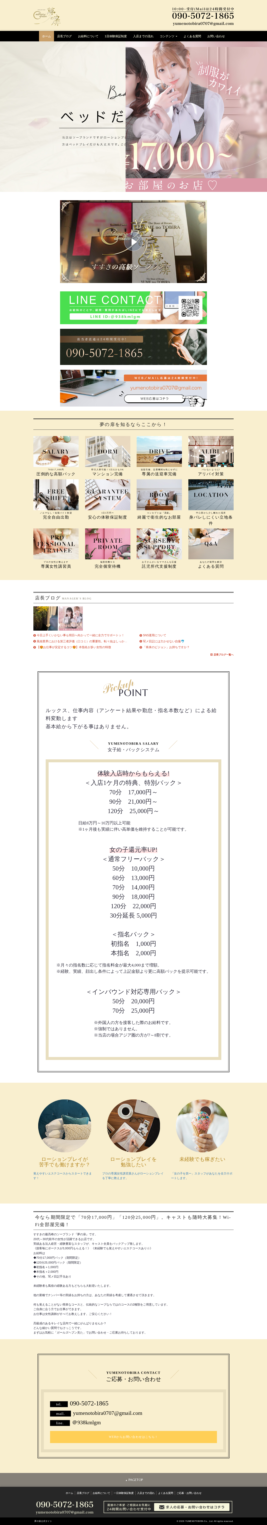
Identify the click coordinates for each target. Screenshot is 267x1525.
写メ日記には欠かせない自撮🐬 (163, 641)
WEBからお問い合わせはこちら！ (133, 1436)
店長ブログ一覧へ (224, 654)
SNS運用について (154, 635)
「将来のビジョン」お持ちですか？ (166, 647)
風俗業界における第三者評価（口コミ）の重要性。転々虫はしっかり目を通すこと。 (92, 641)
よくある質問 (192, 36)
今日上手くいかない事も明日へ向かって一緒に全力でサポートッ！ (80, 635)
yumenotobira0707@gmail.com (107, 1413)
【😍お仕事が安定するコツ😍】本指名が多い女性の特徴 (74, 647)
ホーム (46, 36)
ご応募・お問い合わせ (189, 1493)
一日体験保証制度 (124, 1493)
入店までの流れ (143, 36)
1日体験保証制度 (116, 36)
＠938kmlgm (86, 1422)
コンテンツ (167, 36)
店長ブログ (64, 36)
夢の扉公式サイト (43, 1521)
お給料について (88, 36)
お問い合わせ (216, 36)
